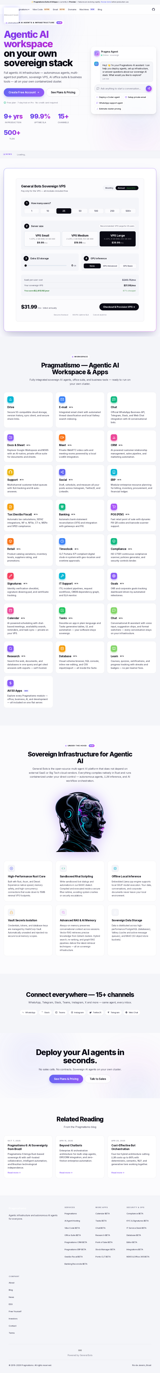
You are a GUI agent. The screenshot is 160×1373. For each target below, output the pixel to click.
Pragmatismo (17, 1208)
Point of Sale (103, 1242)
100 (96, 211)
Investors (13, 1318)
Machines (87, 9)
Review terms (106, 2)
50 (80, 211)
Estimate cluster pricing (110, 109)
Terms (12, 1333)
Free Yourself (15, 1311)
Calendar (102, 1213)
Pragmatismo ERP (75, 1249)
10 (48, 211)
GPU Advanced (110, 266)
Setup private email (137, 97)
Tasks (100, 1220)
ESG (10, 1304)
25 (63, 211)
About (11, 1282)
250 (112, 211)
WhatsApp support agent (111, 103)
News (11, 1297)
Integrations (135, 1249)
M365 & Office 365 (138, 1256)
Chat (100, 1228)
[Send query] (149, 89)
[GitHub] (153, 9)
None (92, 266)
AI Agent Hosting (72, 1220)
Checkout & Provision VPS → (119, 307)
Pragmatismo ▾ (22, 9)
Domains (72, 9)
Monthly (109, 188)
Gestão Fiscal (74, 1256)
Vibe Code (40, 9)
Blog (100, 9)
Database (134, 1235)
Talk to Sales (98, 1078)
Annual (126, 188)
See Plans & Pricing (63, 92)
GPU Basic (128, 266)
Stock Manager (105, 1249)
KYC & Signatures (138, 1220)
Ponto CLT (103, 1256)
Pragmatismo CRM (76, 1242)
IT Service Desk (136, 1228)
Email (58, 9)
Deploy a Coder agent (109, 97)
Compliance (135, 1213)
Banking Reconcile (76, 1264)
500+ (128, 211)
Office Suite (73, 1235)
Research (102, 1235)
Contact (12, 1326)
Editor (132, 1242)
